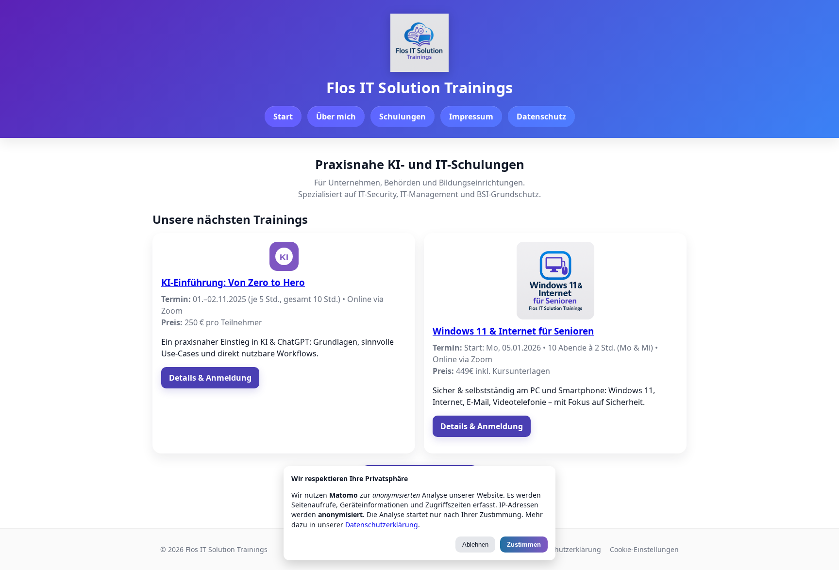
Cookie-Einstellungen (644, 549)
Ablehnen (475, 544)
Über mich (336, 116)
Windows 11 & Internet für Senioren (513, 331)
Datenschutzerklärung (564, 549)
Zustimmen (524, 544)
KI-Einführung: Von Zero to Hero (233, 282)
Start (283, 116)
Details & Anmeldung (210, 377)
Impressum (471, 116)
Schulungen (402, 116)
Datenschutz (541, 116)
